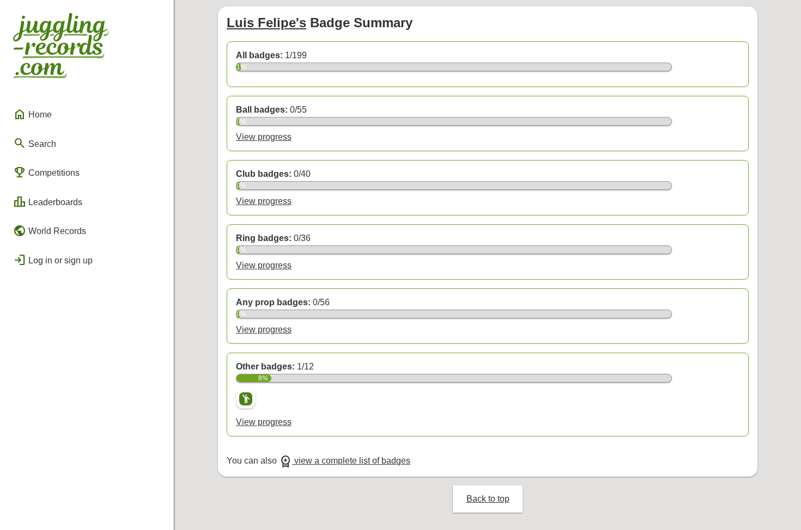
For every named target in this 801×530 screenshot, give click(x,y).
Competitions (46, 172)
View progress (264, 136)
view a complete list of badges (344, 460)
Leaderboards (47, 201)
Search (34, 143)
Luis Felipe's (266, 22)
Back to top (487, 498)
